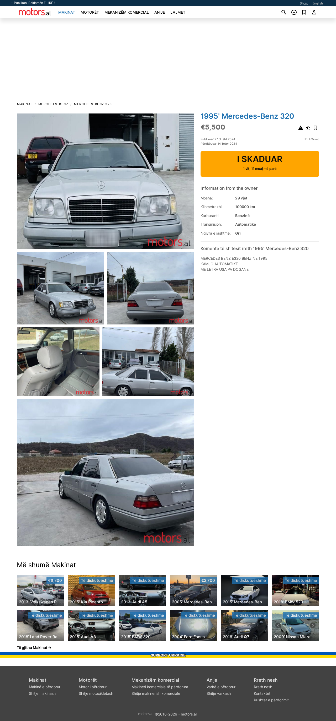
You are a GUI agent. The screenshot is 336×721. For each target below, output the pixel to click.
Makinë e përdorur (44, 687)
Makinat (66, 12)
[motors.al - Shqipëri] (145, 714)
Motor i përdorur (93, 687)
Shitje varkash (219, 693)
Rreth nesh (266, 680)
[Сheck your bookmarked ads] (304, 12)
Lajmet (177, 12)
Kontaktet (262, 693)
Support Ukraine (168, 655)
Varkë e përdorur (221, 687)
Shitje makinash (42, 693)
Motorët (90, 12)
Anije (159, 12)
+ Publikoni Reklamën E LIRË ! (33, 3)
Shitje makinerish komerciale (156, 693)
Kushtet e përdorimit (271, 700)
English (317, 3)
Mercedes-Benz (53, 104)
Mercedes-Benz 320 (93, 104)
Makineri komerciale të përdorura (160, 687)
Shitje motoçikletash (96, 693)
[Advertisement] (168, 62)
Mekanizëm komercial (126, 12)
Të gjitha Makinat (32, 647)
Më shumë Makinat (46, 565)
